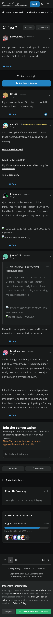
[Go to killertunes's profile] (5, 195)
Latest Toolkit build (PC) (13, 159)
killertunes (15, 194)
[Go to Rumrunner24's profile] (5, 38)
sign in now (20, 434)
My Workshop (9, 165)
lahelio (13, 94)
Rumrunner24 (17, 36)
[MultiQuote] (4, 114)
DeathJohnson (17, 351)
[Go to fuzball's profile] (15, 537)
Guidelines (41, 590)
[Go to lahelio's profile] (5, 95)
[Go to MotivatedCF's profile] (23, 537)
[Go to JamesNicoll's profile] (11, 537)
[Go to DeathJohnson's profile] (5, 352)
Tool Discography (10, 174)
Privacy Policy (13, 568)
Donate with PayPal (12, 149)
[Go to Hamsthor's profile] (7, 537)
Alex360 (14, 124)
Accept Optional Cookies (35, 611)
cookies (18, 593)
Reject (8, 611)
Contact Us (29, 568)
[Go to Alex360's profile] (5, 125)
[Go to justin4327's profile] (5, 256)
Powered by (26, 576)
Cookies (42, 568)
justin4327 (15, 255)
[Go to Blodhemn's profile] (19, 537)
